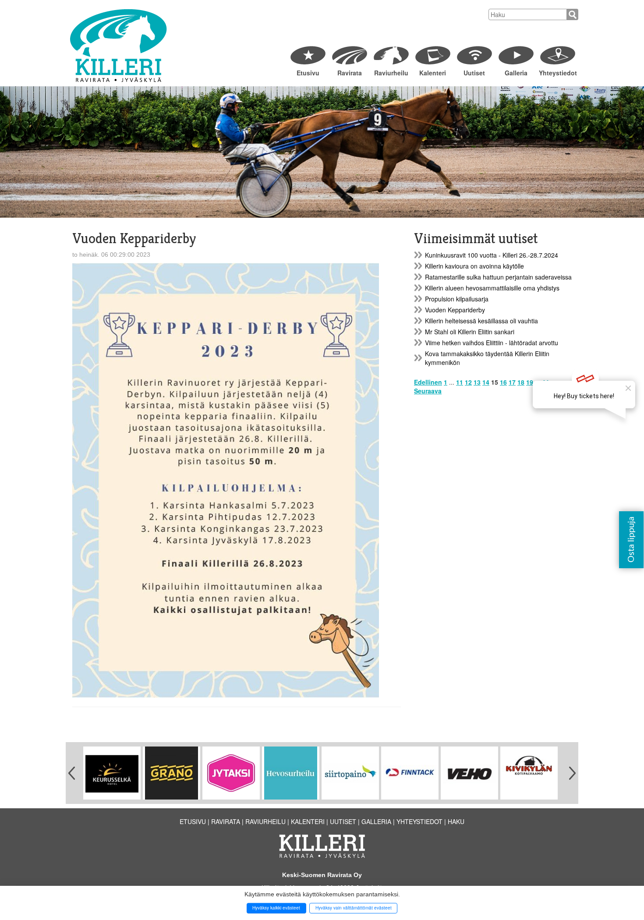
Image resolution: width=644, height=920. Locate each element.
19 (529, 382)
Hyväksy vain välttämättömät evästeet (353, 908)
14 (485, 382)
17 (512, 382)
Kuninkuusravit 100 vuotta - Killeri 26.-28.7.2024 (491, 255)
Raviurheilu (391, 72)
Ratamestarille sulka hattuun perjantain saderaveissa (498, 276)
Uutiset (474, 72)
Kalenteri (432, 72)
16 (503, 382)
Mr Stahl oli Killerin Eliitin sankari (469, 331)
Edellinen (428, 382)
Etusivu (308, 72)
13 (477, 382)
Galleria (516, 72)
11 (459, 382)
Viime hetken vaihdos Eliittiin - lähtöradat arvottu (491, 342)
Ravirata (349, 72)
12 (468, 382)
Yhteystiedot (557, 72)
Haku (456, 821)
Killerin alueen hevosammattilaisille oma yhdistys (492, 287)
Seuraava (428, 390)
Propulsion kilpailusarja (456, 298)
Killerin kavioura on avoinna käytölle (474, 266)
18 (520, 382)
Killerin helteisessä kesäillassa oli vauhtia (481, 320)
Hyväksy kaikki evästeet (276, 908)
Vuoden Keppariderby (455, 309)
